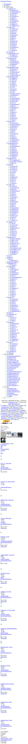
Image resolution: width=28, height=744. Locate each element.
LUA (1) (13, 319)
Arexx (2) (13, 81)
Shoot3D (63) (14, 211)
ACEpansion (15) (15, 160)
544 (3, 466)
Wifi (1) (13, 296)
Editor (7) (13, 195)
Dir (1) (13, 174)
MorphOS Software (13, 394)
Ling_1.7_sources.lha (6, 463)
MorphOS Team (12, 388)
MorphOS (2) (14, 152)
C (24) (13, 87)
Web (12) (13, 294)
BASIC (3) (14, 86)
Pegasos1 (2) (14, 245)
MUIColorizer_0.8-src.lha (7, 500)
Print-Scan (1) (14, 306)
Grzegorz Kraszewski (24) (14, 371)
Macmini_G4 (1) (15, 243)
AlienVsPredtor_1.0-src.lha (7, 555)
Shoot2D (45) (14, 209)
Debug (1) (14, 90)
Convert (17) (14, 169)
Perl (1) (13, 110)
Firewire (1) (14, 127)
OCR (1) (13, 303)
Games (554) (11, 184)
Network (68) (11, 266)
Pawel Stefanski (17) (13, 385)
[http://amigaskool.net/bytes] (1, 606)
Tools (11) (13, 120)
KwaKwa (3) (14, 56)
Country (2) (14, 326)
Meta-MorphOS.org (13, 390)
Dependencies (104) (13, 67)
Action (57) (14, 186)
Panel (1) (13, 18)
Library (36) (14, 73)
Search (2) (14, 178)
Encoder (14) (14, 35)
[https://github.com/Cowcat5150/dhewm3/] (1, 643)
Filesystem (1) (14, 126)
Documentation (12, 410)
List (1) (13, 175)
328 (3, 705)
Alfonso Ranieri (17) (13, 382)
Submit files (8, 4)
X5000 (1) (14, 157)
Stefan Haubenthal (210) (14, 356)
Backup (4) (14, 167)
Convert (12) (14, 299)
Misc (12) (13, 38)
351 (3, 723)
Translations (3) (12, 351)
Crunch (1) (14, 170)
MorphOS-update (6, 414)
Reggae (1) (14, 112)
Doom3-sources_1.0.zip (6, 647)
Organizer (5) (14, 305)
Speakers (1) (14, 138)
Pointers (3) (14, 19)
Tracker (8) (14, 50)
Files (6, 411)
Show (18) (14, 231)
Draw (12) (14, 226)
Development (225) (13, 76)
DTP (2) (13, 302)
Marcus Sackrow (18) (13, 380)
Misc (23, 413)
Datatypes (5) (14, 69)
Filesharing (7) (15, 272)
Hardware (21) (12, 237)
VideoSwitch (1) (15, 140)
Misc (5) (13, 106)
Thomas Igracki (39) (13, 367)
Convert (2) (14, 30)
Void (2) (13, 65)
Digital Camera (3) (16, 124)
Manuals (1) (14, 150)
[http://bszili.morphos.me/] (1, 569)
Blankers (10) (14, 10)
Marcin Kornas (4, 633)
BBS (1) (13, 268)
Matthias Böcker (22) (13, 374)
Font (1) (13, 348)
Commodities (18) (15, 11)
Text (26, 417)
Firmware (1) (14, 329)
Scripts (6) (14, 45)
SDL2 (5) (13, 116)
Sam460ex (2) (14, 252)
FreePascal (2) (15, 95)
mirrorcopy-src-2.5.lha (6, 702)
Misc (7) (13, 229)
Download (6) (14, 269)
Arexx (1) (13, 317)
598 (3, 558)
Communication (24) (13, 53)
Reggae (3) (14, 336)
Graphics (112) (12, 221)
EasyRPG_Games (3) (16, 161)
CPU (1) (13, 328)
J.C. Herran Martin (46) (14, 365)
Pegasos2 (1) (14, 246)
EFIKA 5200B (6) (16, 238)
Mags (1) (10, 257)
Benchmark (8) (15, 323)
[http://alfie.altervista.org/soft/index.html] (1, 459)
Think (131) (14, 220)
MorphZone (11, 393)
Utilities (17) (14, 24)
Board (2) (13, 189)
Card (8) (13, 192)
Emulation (22, 410)
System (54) (11, 322)
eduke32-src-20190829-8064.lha (9, 628)
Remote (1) (14, 279)
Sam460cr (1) (14, 251)
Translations (7, 419)
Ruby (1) (13, 113)
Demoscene (15, 407)
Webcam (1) (14, 141)
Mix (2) (13, 39)
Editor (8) (13, 33)
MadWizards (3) (15, 62)
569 (3, 576)
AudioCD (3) (14, 28)
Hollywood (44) (15, 72)
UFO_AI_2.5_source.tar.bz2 (8, 481)
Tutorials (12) (14, 155)
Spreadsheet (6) (15, 309)
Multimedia (17, 414)
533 (3, 503)
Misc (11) (13, 350)
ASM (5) (13, 82)
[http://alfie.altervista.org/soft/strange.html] (1, 661)
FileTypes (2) (14, 13)
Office (10, 416)
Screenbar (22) (15, 21)
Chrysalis (21, 405)
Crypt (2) (13, 172)
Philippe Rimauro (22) (13, 373)
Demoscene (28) (12, 58)
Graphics (21, 411)
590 (3, 631)
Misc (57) (10, 258)
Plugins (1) (14, 334)
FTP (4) (13, 275)
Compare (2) (14, 343)
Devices (3, 410)
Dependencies (4, 408)
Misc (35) (13, 198)
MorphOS (12, 402)
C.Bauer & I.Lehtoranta (6, 541)
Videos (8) (11, 353)
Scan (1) (13, 282)
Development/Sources (6, 469)
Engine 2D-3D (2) (16, 93)
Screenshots (4, 417)
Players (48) (14, 41)
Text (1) (13, 181)
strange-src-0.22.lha (5, 665)
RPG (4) (13, 206)
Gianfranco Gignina (5, 688)
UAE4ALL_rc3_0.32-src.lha (8, 610)
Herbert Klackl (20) (13, 376)
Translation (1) (15, 339)
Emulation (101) (12, 158)
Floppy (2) (14, 129)
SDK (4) (13, 115)
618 (3, 613)
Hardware (4, 413)
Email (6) (13, 271)
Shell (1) (13, 320)
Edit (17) (13, 346)
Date (2, 453)
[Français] (8, 1)
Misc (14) (13, 163)
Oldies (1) (10, 312)
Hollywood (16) (15, 99)
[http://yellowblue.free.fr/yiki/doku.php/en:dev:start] (1, 495)
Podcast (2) (14, 42)
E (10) (13, 92)
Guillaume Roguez (5, 504)
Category (3, 450)
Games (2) (14, 149)
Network (3, 416)
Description (3, 445)
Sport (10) (13, 214)
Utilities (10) (14, 340)
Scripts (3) (10, 316)
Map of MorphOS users (14, 391)
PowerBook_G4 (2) (16, 248)
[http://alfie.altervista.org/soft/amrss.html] (1, 587)
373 (3, 686)
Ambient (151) (12, 8)
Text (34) (10, 342)
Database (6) (14, 300)
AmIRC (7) (14, 55)
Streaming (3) (14, 288)
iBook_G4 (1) (14, 240)
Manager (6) (14, 177)
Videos (15, 419)
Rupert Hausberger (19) (14, 377)
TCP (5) (13, 289)
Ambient (4, 405)
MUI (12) (13, 109)
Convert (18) (14, 224)
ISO (12, 413)
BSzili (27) (11, 370)
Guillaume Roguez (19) (14, 379)
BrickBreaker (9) (15, 191)
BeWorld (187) (12, 357)
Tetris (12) (14, 217)
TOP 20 (7, 5)
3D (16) (13, 223)
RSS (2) (13, 280)
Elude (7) (13, 59)
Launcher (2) (14, 197)
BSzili (2, 577)
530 (3, 539)
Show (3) (13, 180)
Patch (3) (13, 200)
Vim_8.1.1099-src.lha (6, 518)
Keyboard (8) (14, 133)
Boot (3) (13, 325)
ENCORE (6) (14, 61)
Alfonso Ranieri (4, 467)
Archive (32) (14, 166)
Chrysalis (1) (11, 52)
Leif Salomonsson (5, 706)
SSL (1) (13, 286)
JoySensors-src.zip (5, 573)
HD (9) (13, 132)
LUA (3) (13, 103)
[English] (3, 1)
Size (2, 446)
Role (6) (13, 204)
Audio (12, 405)
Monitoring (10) (15, 333)
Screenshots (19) (12, 314)
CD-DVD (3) (14, 123)
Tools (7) (13, 48)
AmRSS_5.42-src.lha (6, 591)
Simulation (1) (15, 212)
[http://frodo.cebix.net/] (1, 532)
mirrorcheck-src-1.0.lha (6, 720)
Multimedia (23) (12, 263)
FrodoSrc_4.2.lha (5, 536)
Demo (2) (13, 194)
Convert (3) (14, 345)
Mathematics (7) (15, 228)
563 (3, 521)
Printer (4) (13, 136)
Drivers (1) (14, 31)
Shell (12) (13, 337)
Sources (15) (14, 118)
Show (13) (14, 308)
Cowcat (2, 651)
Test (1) (13, 291)
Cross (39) (14, 89)
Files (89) (10, 164)
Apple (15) (14, 144)
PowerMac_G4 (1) (16, 249)
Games (12, 411)
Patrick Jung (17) (12, 384)
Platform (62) (14, 201)
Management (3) (15, 104)
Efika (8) (13, 147)
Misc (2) (13, 331)
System (19, 417)
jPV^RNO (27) (12, 368)
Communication (5, 407)
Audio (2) (13, 84)
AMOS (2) (14, 79)
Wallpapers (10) (15, 25)
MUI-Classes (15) (15, 75)
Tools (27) (14, 234)
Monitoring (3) (15, 107)
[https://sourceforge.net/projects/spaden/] (1, 514)
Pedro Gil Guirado (5, 614)
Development (15, 408)
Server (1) (13, 285)
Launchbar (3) (15, 16)
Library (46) (14, 101)
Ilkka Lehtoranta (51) (13, 362)
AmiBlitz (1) (14, 78)
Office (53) (11, 297)
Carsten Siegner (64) (13, 360)
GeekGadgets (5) (15, 98)
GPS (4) (13, 130)
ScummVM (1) (15, 208)
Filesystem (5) (14, 274)
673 (3, 668)
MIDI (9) (13, 36)
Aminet (10, 396)
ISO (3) (10, 255)
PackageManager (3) (16, 277)
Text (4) (13, 218)
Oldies (17, 416)
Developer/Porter (5, 449)
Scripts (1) (14, 265)
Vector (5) (13, 235)
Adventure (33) (15, 187)
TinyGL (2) (14, 232)
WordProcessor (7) (16, 311)
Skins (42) (14, 22)
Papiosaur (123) (12, 359)
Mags (17, 413)
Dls (1, 447)
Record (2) (14, 44)
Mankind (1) (14, 64)
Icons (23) (13, 15)
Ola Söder (3, 522)
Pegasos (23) (14, 153)
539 (3, 484)
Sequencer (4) (14, 47)
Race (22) (13, 203)
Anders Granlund (5, 559)
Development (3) (15, 146)
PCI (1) (13, 135)
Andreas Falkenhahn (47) (14, 363)
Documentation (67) (13, 143)
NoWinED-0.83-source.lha (7, 683)
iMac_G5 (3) (14, 241)
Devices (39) (11, 121)
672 (3, 650)
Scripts (12, 417)
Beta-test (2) (14, 260)
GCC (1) (13, 96)
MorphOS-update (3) (13, 262)
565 (3, 594)
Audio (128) (11, 27)
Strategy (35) (14, 215)
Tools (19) (14, 183)
